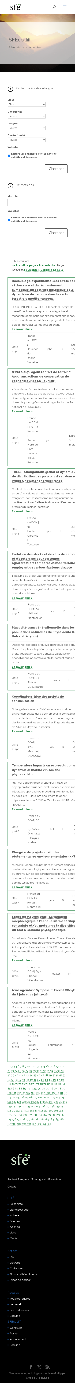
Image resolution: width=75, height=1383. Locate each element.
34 (51, 1070)
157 (37, 1110)
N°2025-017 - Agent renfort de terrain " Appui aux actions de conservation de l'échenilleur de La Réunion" (41, 376)
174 (63, 1115)
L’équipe (15, 1315)
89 (24, 1088)
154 (23, 1110)
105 (33, 1092)
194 (44, 1124)
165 (19, 1115)
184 (52, 1119)
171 (49, 1115)
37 (62, 1070)
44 (31, 1075)
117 (26, 1097)
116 (22, 1097)
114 (13, 1097)
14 (40, 1066)
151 (9, 1110)
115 (18, 1097)
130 (29, 1101)
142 (24, 1106)
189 (19, 1124)
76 (34, 1084)
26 (23, 1070)
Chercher (56, 169)
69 (9, 1084)
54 (9, 1079)
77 (37, 1084)
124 (58, 1097)
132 (37, 1101)
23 (12, 1070)
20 (60, 1066)
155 (27, 1110)
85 (9, 1088)
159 (46, 1110)
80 (48, 1084)
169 (40, 1115)
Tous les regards (20, 1298)
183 (47, 1119)
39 (12, 1075)
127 (14, 1101)
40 (16, 1075)
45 (34, 1075)
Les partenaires (19, 1310)
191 (29, 1124)
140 (14, 1106)
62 (38, 1079)
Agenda (15, 1226)
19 (57, 1066)
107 (43, 1092)
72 (19, 1084)
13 (37, 1066)
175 (9, 1119)
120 (40, 1097)
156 (32, 1110)
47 (42, 1075)
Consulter (16, 1327)
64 (46, 1079)
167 (30, 1115)
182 (42, 1119)
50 (53, 1075)
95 (47, 1088)
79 (45, 1084)
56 (16, 1079)
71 (16, 1084)
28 (30, 1070)
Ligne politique (19, 1209)
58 (23, 1079)
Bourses (15, 1262)
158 (41, 1110)
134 (46, 1101)
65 (50, 1079)
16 (47, 1066)
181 (38, 1119)
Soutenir (15, 1221)
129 (24, 1101)
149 (57, 1106)
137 (60, 1101)
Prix (12, 1257)
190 (24, 1124)
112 (65, 1092)
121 (44, 1097)
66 (54, 1079)
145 (38, 1106)
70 (13, 1084)
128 (19, 1101)
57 (19, 1079)
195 (49, 1124)
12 (34, 1066)
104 (28, 1092)
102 (19, 1092)
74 (26, 1084)
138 (65, 1101)
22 (9, 1070)
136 (56, 1101)
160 (51, 1110)
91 (32, 1088)
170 (45, 1115)
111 (61, 1092)
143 (28, 1106)
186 (61, 1119)
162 (61, 1110)
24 (15, 1070)
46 (38, 1075)
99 (63, 1088)
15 (44, 1066)
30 (37, 1070)
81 (52, 1084)
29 (34, 1070)
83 (59, 1084)
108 (48, 1092)
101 (14, 1092)
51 (57, 1075)
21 (64, 1066)
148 (52, 1106)
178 (23, 1119)
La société (16, 1204)
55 (12, 1079)
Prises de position (21, 1280)
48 (46, 1075)
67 (58, 1079)
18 (53, 1066)
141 (19, 1106)
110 (57, 1092)
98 (59, 1088)
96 (51, 1088)
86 (12, 1088)
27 (26, 1070)
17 (50, 1066)
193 (39, 1124)
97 (55, 1088)
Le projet (15, 1304)
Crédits (12, 1186)
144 (33, 1106)
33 (48, 1070)
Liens (13, 1232)
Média (13, 1238)
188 (14, 1124)
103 (23, 1092)
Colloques (16, 1268)
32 (44, 1070)
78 (41, 1084)
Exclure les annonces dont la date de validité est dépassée (34, 155)
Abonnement (18, 1339)
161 (56, 1110)
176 (14, 1119)
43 (27, 1075)
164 (14, 1115)
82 (55, 1084)
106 (38, 1092)
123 (53, 1097)
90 (28, 1088)
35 (55, 1070)
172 (53, 1115)
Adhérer (15, 1215)
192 (34, 1124)
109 (52, 1092)
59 (27, 1079)
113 (9, 1097)
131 (33, 1101)
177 (19, 1119)
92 (35, 1088)
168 (34, 1115)
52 (60, 1075)
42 (23, 1075)
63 (42, 1079)
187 (10, 1124)
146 (43, 1106)
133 (42, 1101)
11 (31, 1066)
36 (59, 1070)
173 (58, 1115)
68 (62, 1079)
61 (34, 1079)
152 (14, 1110)
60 (31, 1079)
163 (10, 1115)
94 (43, 1088)
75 (30, 1084)
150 (62, 1106)
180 (33, 1119)
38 (9, 1075)
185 (57, 1119)
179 (28, 1119)
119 (35, 1097)
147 (48, 1106)
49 (50, 1075)
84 (63, 1084)
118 (31, 1097)
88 (20, 1088)
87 (16, 1088)
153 (18, 1110)
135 (51, 1101)
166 (24, 1115)
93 (39, 1088)
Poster (14, 1333)
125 (62, 1097)
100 (10, 1092)
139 (10, 1106)
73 (23, 1084)
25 (19, 1070)
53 (64, 1075)
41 (20, 1075)
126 (10, 1101)
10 (28, 1066)
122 (49, 1097)
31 (41, 1070)
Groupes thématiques (23, 1274)
